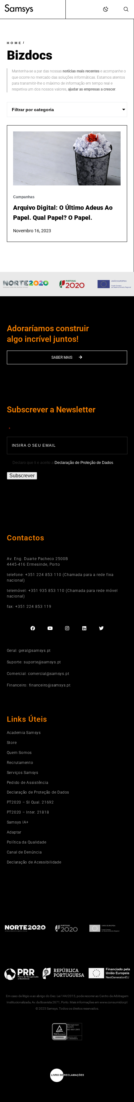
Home (14, 43)
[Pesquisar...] (126, 10)
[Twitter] (101, 628)
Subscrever (22, 475)
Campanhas (24, 197)
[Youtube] (50, 628)
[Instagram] (67, 628)
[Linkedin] (84, 628)
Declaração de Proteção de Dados (84, 462)
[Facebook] (33, 628)
